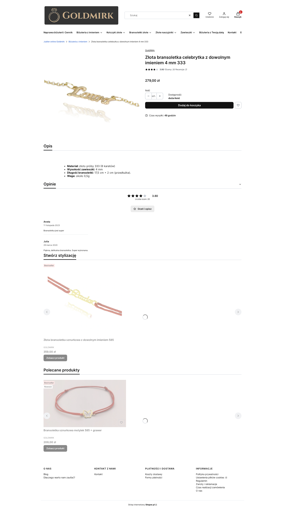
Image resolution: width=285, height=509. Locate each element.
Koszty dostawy (153, 474)
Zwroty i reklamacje (206, 484)
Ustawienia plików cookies (210, 477)
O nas (199, 490)
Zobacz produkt (55, 357)
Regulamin (201, 480)
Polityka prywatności (207, 474)
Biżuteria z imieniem (78, 41)
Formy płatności (153, 477)
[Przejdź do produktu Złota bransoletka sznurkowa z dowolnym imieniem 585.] (85, 300)
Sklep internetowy (141, 504)
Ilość (147, 90)
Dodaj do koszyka (189, 105)
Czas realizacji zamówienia (210, 487)
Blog (46, 474)
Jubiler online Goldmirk (54, 41)
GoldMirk (150, 50)
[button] (196, 15)
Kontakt (98, 474)
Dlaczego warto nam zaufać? (59, 477)
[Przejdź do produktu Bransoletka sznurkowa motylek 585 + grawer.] (85, 403)
